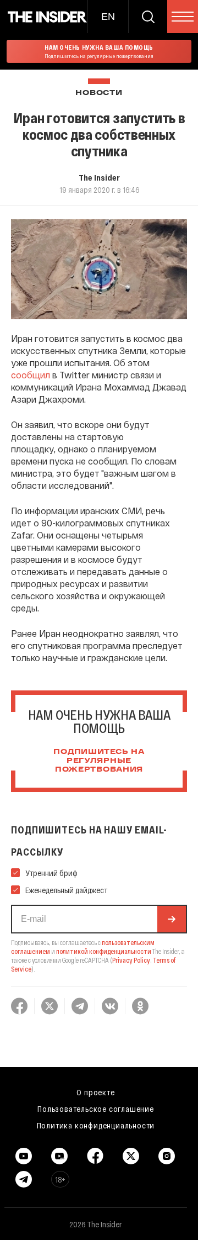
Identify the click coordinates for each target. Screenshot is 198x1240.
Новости (98, 93)
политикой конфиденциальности (103, 951)
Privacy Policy (131, 960)
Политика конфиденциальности (96, 1125)
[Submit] (171, 919)
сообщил (30, 375)
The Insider (99, 177)
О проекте (95, 1092)
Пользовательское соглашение (95, 1109)
